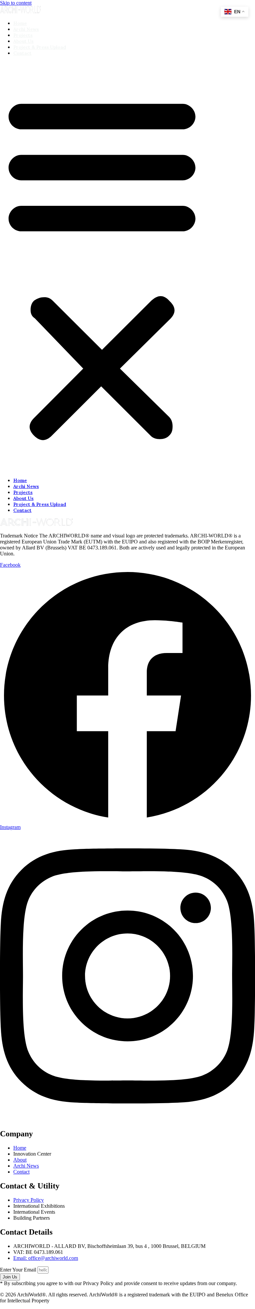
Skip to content (16, 3)
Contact (22, 53)
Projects (23, 35)
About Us (23, 41)
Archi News (26, 29)
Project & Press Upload (39, 47)
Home (20, 23)
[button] (102, 266)
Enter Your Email (19, 1269)
